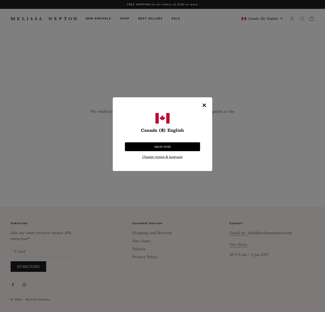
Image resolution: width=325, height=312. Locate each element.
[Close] (204, 105)
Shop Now (162, 147)
